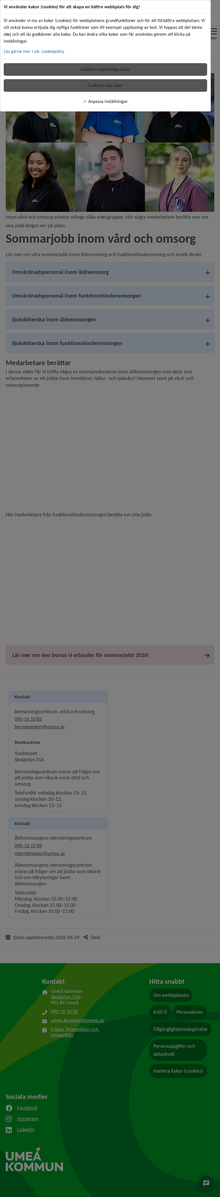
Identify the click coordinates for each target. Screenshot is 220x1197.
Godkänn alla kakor (105, 85)
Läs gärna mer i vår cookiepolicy (34, 51)
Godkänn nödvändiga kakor (105, 69)
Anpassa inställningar (108, 101)
